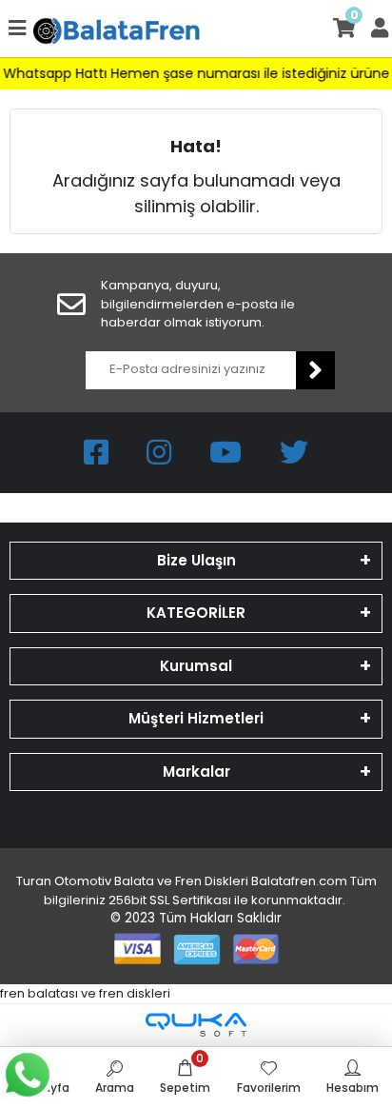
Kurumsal (196, 666)
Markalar (196, 772)
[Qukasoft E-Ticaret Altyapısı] (196, 1025)
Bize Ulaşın (196, 560)
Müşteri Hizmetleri (196, 718)
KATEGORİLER (196, 613)
